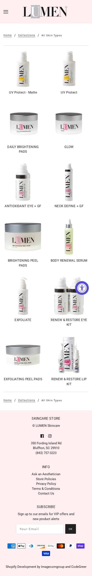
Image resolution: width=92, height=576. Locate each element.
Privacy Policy (46, 484)
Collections (26, 35)
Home (7, 35)
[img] (42, 436)
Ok (71, 529)
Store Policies (46, 479)
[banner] (45, 12)
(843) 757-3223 (46, 453)
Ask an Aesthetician (46, 474)
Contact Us (46, 493)
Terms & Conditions (46, 489)
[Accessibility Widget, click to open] (82, 288)
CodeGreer (78, 567)
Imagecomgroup (52, 567)
